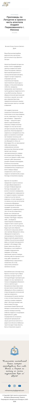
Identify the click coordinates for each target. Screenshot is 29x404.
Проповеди (14, 14)
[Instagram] (14, 385)
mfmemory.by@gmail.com (14, 390)
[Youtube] (19, 385)
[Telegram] (9, 385)
